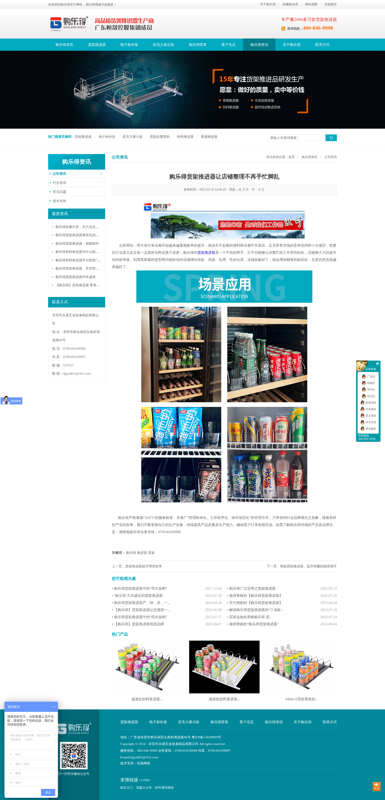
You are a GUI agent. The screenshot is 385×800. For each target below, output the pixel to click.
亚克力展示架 (163, 45)
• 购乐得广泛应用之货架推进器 (282, 588)
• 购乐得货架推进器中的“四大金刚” (167, 588)
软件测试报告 (164, 787)
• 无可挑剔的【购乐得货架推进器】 (282, 603)
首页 (291, 157)
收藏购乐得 (290, 4)
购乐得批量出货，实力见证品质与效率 (83, 227)
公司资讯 (59, 173)
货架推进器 (97, 45)
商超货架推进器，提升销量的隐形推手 (308, 566)
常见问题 (59, 192)
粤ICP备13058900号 (206, 737)
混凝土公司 (144, 787)
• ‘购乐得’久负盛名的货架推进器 (167, 595)
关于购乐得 (268, 4)
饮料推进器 (185, 136)
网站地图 (311, 4)
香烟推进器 (209, 136)
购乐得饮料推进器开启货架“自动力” (82, 260)
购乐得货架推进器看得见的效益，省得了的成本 (90, 235)
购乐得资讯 (259, 45)
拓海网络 (143, 763)
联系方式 (322, 45)
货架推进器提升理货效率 (143, 566)
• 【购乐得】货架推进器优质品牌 (167, 624)
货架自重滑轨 (160, 136)
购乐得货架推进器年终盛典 (75, 277)
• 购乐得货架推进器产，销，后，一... (167, 603)
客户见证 (228, 45)
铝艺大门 (126, 787)
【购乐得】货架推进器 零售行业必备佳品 (86, 285)
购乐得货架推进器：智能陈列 (77, 243)
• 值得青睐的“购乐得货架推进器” (282, 624)
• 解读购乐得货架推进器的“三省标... (282, 610)
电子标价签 (129, 45)
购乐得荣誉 (198, 45)
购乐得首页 (64, 45)
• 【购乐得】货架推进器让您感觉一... (167, 610)
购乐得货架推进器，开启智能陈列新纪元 (85, 268)
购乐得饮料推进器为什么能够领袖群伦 (83, 252)
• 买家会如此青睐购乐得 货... (282, 617)
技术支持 (59, 201)
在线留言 (330, 4)
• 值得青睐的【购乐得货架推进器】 (282, 595)
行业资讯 (59, 183)
